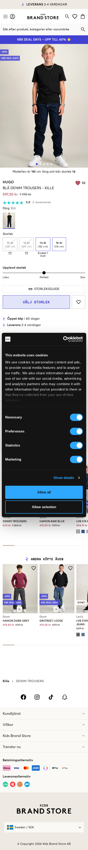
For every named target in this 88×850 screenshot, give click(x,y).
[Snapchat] (64, 697)
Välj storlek (36, 302)
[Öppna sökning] (67, 16)
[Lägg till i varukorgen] (19, 609)
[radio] (43, 244)
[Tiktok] (51, 697)
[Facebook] (23, 697)
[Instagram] (37, 697)
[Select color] (78, 531)
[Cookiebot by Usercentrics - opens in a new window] (63, 339)
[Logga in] (12, 16)
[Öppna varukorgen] (83, 16)
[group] (44, 247)
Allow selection (44, 507)
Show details (63, 478)
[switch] (76, 431)
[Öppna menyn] (5, 16)
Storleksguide (46, 289)
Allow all (44, 492)
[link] (43, 16)
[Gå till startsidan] (43, 16)
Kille (6, 681)
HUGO (8, 182)
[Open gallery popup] (44, 106)
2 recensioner (41, 202)
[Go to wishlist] (75, 16)
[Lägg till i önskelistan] (78, 302)
